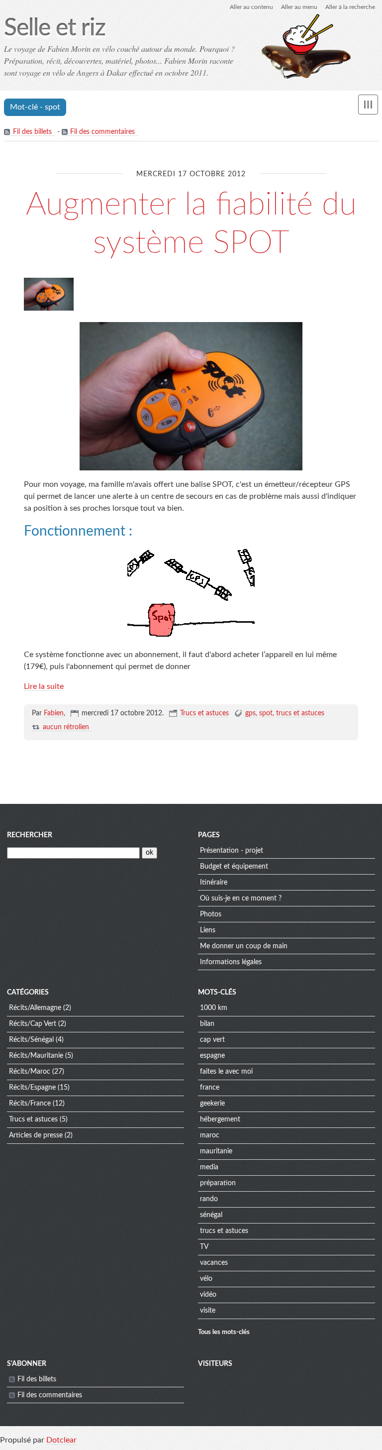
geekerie (212, 1103)
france (209, 1087)
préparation (218, 1183)
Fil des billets (32, 131)
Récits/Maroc (29, 1071)
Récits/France (30, 1103)
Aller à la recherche (350, 7)
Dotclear (61, 1440)
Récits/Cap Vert (32, 1023)
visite (207, 1310)
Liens (207, 930)
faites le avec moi (226, 1071)
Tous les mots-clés (224, 1332)
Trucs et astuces (204, 713)
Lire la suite (44, 686)
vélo (206, 1278)
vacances (214, 1262)
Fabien (54, 713)
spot (266, 713)
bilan (207, 1023)
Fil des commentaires (102, 131)
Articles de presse (36, 1135)
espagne (212, 1055)
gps (250, 713)
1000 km (213, 1007)
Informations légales (231, 962)
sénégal (211, 1215)
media (209, 1167)
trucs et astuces (300, 713)
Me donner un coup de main (243, 946)
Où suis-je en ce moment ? (241, 898)
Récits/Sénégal (31, 1039)
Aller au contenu (251, 7)
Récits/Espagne (32, 1087)
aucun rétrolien (66, 727)
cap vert (212, 1039)
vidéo (208, 1294)
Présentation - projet (231, 850)
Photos (210, 914)
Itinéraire (213, 882)
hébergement (220, 1119)
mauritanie (216, 1151)
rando (209, 1199)
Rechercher (29, 835)
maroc (209, 1135)
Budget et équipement (234, 866)
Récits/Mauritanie (36, 1055)
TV (204, 1246)
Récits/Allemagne (35, 1007)
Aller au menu (299, 7)
